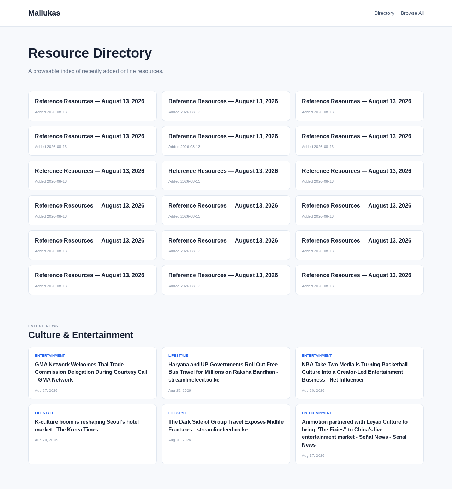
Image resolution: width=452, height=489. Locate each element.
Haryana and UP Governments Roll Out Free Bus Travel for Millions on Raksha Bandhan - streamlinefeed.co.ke (223, 372)
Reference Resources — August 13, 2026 (89, 101)
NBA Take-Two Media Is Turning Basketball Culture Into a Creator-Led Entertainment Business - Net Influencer (355, 372)
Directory (384, 13)
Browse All (412, 13)
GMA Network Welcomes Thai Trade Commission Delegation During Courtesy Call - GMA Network (91, 372)
